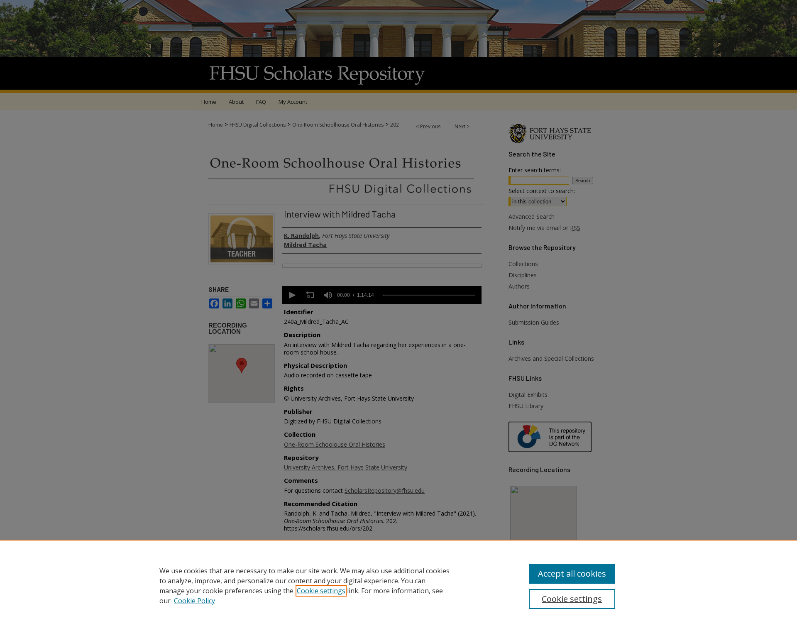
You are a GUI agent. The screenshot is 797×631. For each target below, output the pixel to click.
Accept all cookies (572, 573)
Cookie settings (321, 590)
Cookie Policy (194, 600)
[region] (398, 585)
